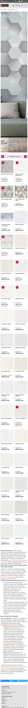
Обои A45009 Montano (6, 199)
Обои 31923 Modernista (6, 418)
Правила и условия (6, 693)
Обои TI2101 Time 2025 (20, 248)
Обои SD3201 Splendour (6, 248)
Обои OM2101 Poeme (5, 371)
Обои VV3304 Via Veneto (7, 174)
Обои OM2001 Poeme (19, 371)
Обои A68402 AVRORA (6, 323)
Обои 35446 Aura (19, 538)
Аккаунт (4, 697)
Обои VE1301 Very (5, 467)
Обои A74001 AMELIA (5, 298)
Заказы (3, 699)
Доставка (4, 690)
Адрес (3, 702)
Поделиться (5, 681)
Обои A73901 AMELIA (19, 298)
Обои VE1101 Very (19, 467)
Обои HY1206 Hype (19, 224)
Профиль (4, 703)
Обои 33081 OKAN (19, 514)
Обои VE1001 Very (5, 490)
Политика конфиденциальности (9, 692)
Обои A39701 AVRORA (20, 323)
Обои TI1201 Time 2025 (6, 273)
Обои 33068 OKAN (5, 538)
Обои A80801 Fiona (19, 443)
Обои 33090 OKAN (5, 514)
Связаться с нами (6, 687)
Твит (13, 681)
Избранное (4, 700)
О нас (3, 689)
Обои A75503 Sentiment (6, 443)
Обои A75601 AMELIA (19, 273)
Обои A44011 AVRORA (6, 347)
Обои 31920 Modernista (20, 418)
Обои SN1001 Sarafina (20, 347)
